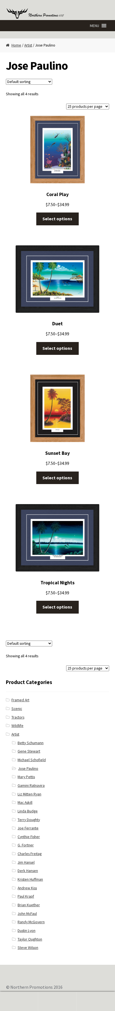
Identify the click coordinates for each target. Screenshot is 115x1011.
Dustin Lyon (26, 930)
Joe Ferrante (28, 828)
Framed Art (20, 700)
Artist (28, 45)
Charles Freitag (30, 853)
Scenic (16, 708)
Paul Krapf (26, 896)
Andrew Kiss (27, 888)
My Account (19, 1001)
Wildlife (17, 725)
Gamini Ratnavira (31, 785)
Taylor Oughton (30, 939)
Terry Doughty (29, 819)
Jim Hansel (26, 862)
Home (16, 45)
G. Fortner (26, 845)
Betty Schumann (31, 743)
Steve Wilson (28, 947)
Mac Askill (25, 802)
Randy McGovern (31, 922)
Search (57, 1001)
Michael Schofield (32, 760)
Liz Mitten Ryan (29, 794)
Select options (57, 218)
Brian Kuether (29, 905)
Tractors (17, 717)
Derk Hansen (28, 870)
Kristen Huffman (30, 879)
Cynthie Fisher (29, 836)
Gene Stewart (29, 751)
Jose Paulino (28, 768)
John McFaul (27, 913)
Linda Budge (28, 811)
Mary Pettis (26, 777)
